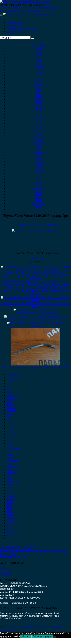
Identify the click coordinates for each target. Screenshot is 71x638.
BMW (39, 57)
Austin (38, 51)
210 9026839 (50, 8)
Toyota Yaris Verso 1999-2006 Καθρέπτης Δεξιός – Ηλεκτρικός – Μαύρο (35, 305)
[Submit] (32, 38)
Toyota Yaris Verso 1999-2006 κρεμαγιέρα (35, 215)
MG (39, 146)
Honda (38, 102)
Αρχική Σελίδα (14, 22)
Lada (38, 126)
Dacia (39, 75)
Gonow (39, 99)
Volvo (39, 206)
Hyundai (38, 105)
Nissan (38, 155)
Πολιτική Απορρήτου (42, 636)
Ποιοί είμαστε (14, 25)
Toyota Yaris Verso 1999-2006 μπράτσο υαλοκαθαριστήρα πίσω (35, 367)
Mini (38, 149)
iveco (39, 111)
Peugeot (39, 164)
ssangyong (38, 188)
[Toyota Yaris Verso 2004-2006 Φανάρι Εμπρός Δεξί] (35, 323)
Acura (39, 54)
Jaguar (39, 117)
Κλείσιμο (26, 636)
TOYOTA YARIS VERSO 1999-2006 (38, 225)
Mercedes (39, 143)
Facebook (5, 568)
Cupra (39, 72)
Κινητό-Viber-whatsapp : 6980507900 (20, 11)
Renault (39, 170)
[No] (54, 637)
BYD (39, 60)
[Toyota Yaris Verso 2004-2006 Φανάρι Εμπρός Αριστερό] (35, 316)
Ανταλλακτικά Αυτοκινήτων (21, 28)
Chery (39, 63)
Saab (38, 176)
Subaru (39, 191)
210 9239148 (21, 8)
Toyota (38, 200)
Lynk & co (38, 138)
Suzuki (38, 194)
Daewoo (38, 78)
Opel (38, 158)
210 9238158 (36, 8)
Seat (39, 179)
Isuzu (39, 108)
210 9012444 (7, 8)
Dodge (38, 84)
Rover (39, 173)
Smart (39, 185)
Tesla (39, 197)
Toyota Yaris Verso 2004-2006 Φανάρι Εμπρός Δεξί (35, 326)
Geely (39, 96)
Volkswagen (38, 203)
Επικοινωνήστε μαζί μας (13, 556)
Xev (39, 209)
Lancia (38, 129)
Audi (38, 48)
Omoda (39, 161)
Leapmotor (39, 132)
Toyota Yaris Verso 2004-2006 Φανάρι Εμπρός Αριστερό (35, 319)
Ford (38, 93)
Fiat (39, 90)
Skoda (39, 182)
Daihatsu (38, 81)
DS (39, 87)
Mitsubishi (38, 152)
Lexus (39, 135)
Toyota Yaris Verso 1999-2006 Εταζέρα (35, 312)
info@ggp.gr (6, 588)
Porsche (39, 167)
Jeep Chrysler (39, 120)
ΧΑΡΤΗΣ (5, 574)
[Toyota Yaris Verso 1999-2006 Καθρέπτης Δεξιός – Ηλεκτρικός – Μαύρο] (35, 300)
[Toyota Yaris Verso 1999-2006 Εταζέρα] (35, 310)
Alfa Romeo (38, 45)
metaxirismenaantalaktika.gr (23, 627)
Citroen (39, 69)
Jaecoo (38, 114)
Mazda (38, 140)
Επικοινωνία (13, 31)
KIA (38, 123)
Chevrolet (39, 66)
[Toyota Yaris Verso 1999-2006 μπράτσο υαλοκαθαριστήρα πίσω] (35, 364)
